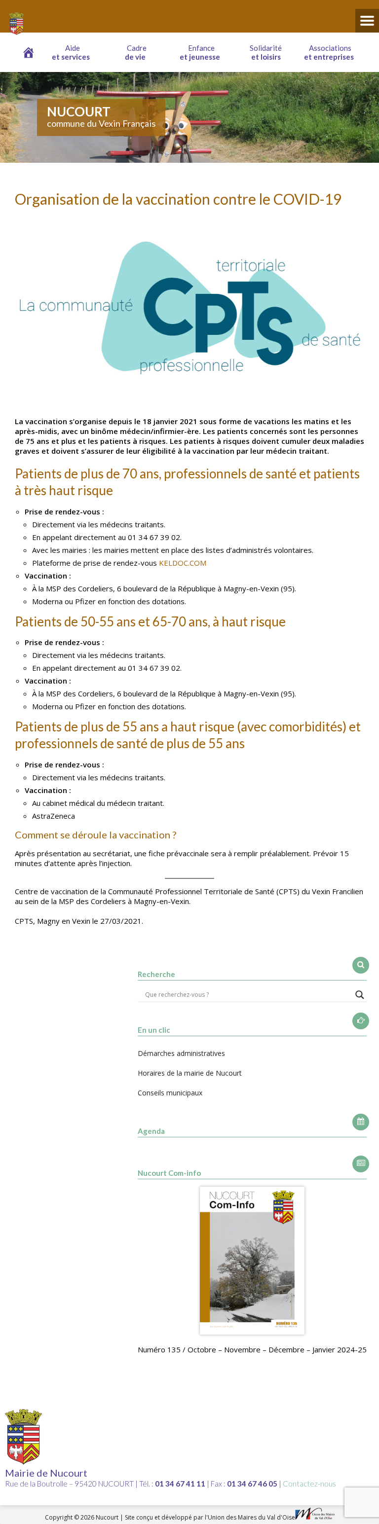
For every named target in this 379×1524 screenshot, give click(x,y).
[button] (72, 52)
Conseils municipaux (170, 1092)
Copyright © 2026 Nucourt (82, 1517)
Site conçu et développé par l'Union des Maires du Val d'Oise (210, 1517)
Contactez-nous (309, 1483)
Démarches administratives (181, 1053)
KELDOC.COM (182, 563)
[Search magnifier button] (360, 995)
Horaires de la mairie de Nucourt (190, 1073)
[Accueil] (28, 52)
